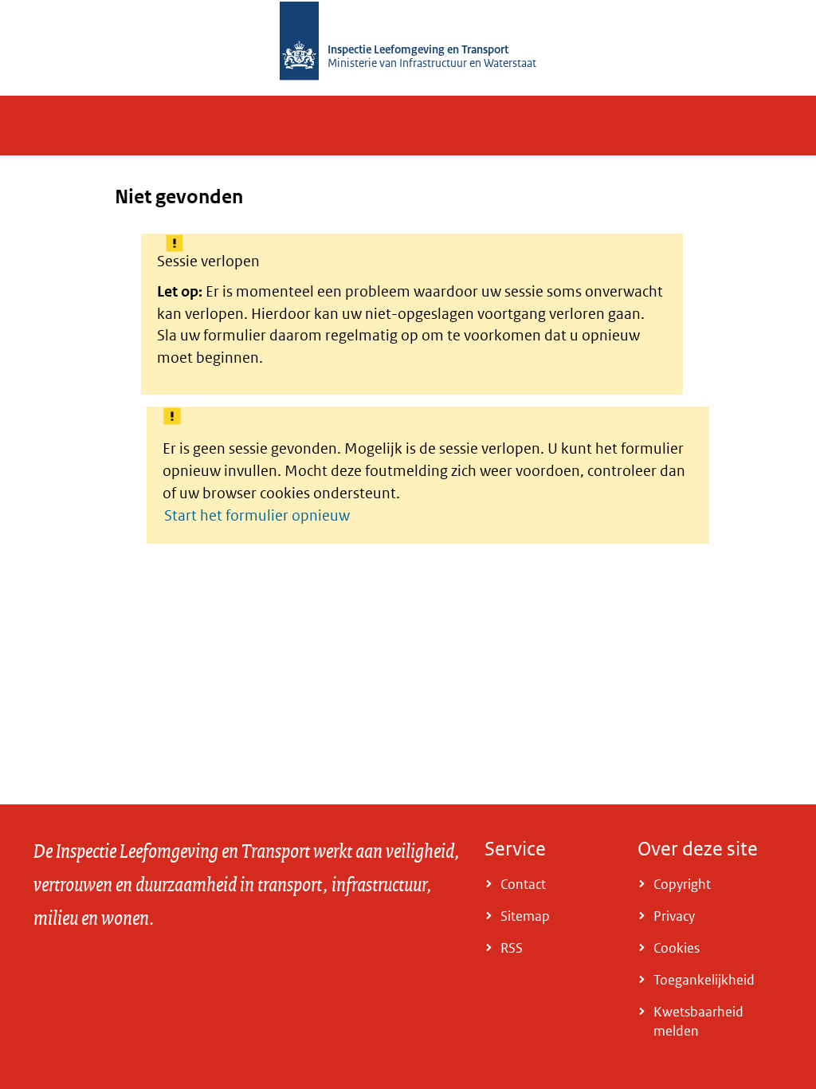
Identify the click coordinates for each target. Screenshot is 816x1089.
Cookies (676, 948)
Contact (523, 884)
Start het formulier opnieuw (257, 515)
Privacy (674, 916)
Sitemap (525, 916)
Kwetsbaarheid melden (698, 1021)
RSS (511, 948)
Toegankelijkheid (704, 980)
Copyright (682, 884)
